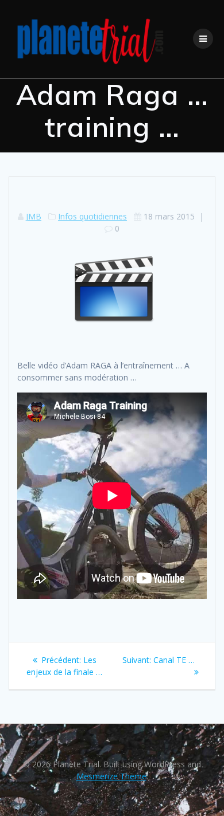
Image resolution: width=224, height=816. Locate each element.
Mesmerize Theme (111, 776)
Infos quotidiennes (92, 216)
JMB (33, 216)
